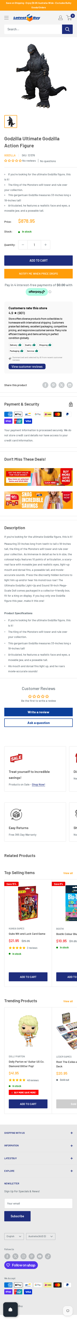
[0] (69, 17)
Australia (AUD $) (37, 1236)
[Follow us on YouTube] (40, 1256)
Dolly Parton (17, 1056)
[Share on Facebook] (45, 385)
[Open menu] (6, 17)
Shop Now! (38, 784)
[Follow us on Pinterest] (32, 1256)
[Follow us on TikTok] (48, 1256)
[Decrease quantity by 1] (22, 244)
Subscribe (17, 1216)
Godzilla (10, 155)
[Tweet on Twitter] (62, 385)
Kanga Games (16, 928)
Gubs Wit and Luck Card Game (27, 933)
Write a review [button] (38, 712)
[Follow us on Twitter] (15, 1256)
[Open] (10, 1309)
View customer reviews (27, 366)
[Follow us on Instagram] (24, 1256)
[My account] (60, 17)
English (10, 1236)
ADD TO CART (39, 260)
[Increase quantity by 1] (45, 244)
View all (68, 873)
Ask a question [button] (38, 723)
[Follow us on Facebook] (7, 1256)
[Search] (67, 29)
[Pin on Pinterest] (53, 385)
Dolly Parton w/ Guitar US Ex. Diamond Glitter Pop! (26, 1064)
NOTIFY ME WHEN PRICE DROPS (38, 273)
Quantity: (10, 244)
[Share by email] (70, 385)
